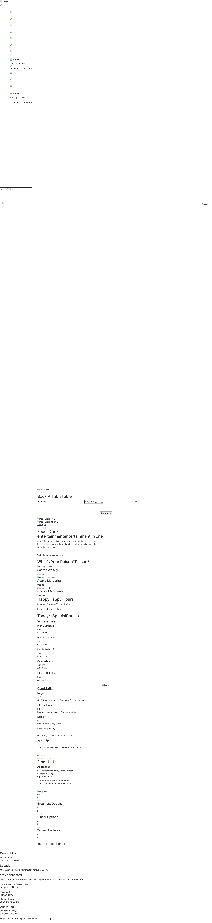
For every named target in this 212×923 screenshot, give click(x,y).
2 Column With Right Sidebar (18, 212)
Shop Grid (14, 136)
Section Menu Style (14, 321)
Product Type (16, 157)
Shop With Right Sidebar (16, 333)
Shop (7, 122)
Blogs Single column (14, 224)
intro (7, 271)
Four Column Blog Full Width (18, 256)
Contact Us (10, 241)
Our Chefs (9, 301)
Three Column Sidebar (15, 348)
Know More (42, 552)
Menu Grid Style (12, 286)
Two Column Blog (13, 354)
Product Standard (23, 160)
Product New (21, 166)
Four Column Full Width (15, 259)
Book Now (106, 513)
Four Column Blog (13, 253)
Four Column (20, 148)
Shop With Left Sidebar (15, 330)
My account (20, 172)
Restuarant (10, 318)
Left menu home (12, 277)
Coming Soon (11, 239)
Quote (17, 107)
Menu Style (10, 292)
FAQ (7, 244)
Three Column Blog (14, 342)
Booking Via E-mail (18, 119)
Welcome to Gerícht (14, 357)
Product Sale (21, 163)
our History (10, 303)
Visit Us (40, 788)
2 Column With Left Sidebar (18, 209)
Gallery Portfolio (12, 265)
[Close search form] (1, 186)
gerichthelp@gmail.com (37, 884)
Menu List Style (12, 289)
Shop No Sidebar (13, 327)
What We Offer (12, 360)
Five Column (20, 154)
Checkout (19, 178)
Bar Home (9, 218)
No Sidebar (20, 133)
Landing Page (11, 274)
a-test (7, 215)
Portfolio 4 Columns (14, 312)
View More (42, 752)
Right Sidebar (21, 131)
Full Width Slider (12, 262)
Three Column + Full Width (27, 145)
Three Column (21, 142)
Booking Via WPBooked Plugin (24, 116)
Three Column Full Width (16, 345)
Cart (17, 175)
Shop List (14, 125)
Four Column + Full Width (26, 151)
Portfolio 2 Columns (14, 309)
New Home (10, 298)
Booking (9, 110)
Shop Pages (15, 169)
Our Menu (9, 306)
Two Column (20, 139)
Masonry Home (12, 280)
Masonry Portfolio (13, 283)
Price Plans (10, 315)
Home (7, 9)
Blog (7, 221)
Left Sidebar (20, 128)
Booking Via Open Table (21, 113)
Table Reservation (13, 336)
